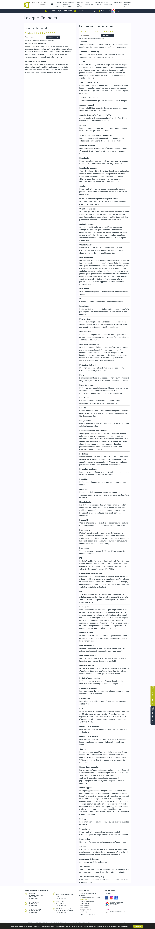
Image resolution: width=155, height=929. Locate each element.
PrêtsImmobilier (88, 3)
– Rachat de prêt (84, 907)
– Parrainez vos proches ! (86, 901)
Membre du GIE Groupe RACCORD (120, 11)
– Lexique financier (84, 899)
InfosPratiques (108, 3)
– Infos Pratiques (84, 903)
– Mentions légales (84, 913)
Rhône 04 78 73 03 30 (66, 11)
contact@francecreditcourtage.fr (87, 11)
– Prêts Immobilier (84, 911)
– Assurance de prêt (85, 909)
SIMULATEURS (153, 717)
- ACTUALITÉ (108, 893)
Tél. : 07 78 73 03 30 (61, 898)
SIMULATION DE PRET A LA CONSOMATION (68, 4)
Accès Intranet (105, 11)
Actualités (118, 3)
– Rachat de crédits (84, 905)
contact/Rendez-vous (127, 4)
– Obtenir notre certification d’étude (89, 897)
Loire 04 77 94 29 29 (53, 11)
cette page (124, 926)
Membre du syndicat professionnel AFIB (118, 911)
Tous (27, 33)
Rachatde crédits (58, 4)
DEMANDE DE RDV (153, 697)
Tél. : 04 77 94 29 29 (34, 905)
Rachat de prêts (80, 4)
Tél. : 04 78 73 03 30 (34, 898)
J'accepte (138, 926)
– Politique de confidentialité (87, 915)
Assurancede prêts (99, 3)
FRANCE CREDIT (37, 3)
